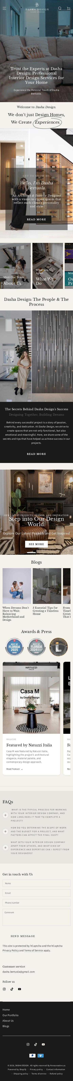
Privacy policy (36, 1069)
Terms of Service (33, 950)
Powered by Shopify (17, 1069)
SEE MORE (37, 544)
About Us (8, 1020)
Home (6, 1009)
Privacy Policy (11, 950)
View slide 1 (31, 551)
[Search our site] (59, 8)
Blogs (6, 1026)
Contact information (55, 1069)
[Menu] (4, 8)
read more (36, 219)
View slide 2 (41, 551)
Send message (23, 936)
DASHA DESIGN (22, 1065)
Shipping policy (21, 1073)
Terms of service (39, 1073)
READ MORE (36, 454)
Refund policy (56, 1073)
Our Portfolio (11, 1015)
